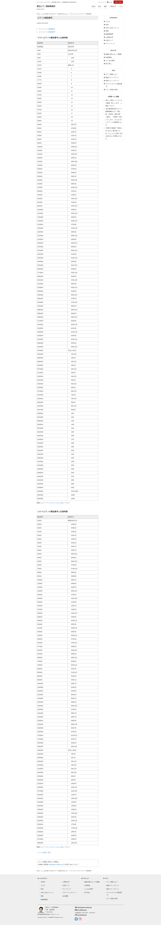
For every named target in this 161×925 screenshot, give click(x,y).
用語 (107, 31)
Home (38, 14)
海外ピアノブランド (112, 80)
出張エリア (109, 40)
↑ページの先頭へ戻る (44, 852)
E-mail (110, 2)
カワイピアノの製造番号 (47, 32)
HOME (93, 7)
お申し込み (118, 2)
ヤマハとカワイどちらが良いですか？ (58, 503)
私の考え (109, 63)
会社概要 (65, 896)
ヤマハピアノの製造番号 (47, 29)
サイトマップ (102, 2)
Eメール (111, 133)
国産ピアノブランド (112, 77)
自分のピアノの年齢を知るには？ (59, 14)
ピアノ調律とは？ (112, 74)
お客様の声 (113, 7)
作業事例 (109, 57)
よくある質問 (45, 14)
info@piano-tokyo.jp (55, 864)
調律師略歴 (109, 34)
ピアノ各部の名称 (112, 89)
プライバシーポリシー (70, 892)
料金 (99, 7)
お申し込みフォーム (112, 28)
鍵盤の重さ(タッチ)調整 (113, 54)
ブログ (121, 7)
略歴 (105, 7)
